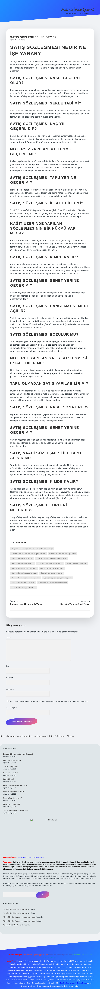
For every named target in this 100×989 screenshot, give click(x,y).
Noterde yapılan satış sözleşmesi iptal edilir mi (28, 554)
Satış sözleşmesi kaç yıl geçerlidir (50, 563)
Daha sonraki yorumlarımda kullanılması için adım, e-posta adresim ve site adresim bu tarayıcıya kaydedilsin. (49, 701)
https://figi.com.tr (57, 736)
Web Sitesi (10, 689)
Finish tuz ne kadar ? (10, 773)
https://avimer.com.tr (38, 736)
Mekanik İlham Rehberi (78, 10)
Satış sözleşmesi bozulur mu (22, 558)
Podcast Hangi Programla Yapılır (26, 604)
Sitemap (71, 736)
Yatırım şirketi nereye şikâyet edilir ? (16, 810)
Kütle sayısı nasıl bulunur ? (12, 760)
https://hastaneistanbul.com (13, 736)
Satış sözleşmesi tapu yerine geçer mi (57, 578)
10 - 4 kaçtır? (11, 708)
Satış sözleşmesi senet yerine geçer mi (26, 578)
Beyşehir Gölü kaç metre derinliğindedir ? (18, 754)
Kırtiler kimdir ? (8, 779)
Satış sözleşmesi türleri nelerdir (23, 583)
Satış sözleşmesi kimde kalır (76, 563)
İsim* (8, 666)
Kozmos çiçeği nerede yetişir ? (14, 792)
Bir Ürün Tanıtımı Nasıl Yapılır (75, 604)
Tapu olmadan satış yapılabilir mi (23, 588)
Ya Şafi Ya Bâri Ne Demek (12, 925)
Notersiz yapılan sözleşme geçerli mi (62, 554)
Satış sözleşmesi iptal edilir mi (22, 563)
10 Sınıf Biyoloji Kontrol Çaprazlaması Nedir (19, 917)
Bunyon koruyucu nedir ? (12, 804)
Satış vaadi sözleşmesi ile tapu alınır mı (52, 583)
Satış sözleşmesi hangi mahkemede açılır (51, 558)
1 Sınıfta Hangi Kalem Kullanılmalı (15, 909)
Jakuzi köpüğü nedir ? (11, 767)
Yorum (8, 637)
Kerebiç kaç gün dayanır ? (12, 798)
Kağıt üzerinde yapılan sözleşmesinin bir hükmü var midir (32, 549)
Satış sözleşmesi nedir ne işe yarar (24, 573)
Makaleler (21, 542)
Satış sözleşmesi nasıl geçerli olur (24, 568)
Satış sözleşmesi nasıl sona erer (51, 568)
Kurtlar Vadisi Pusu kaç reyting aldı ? (16, 785)
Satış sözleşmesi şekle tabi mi (52, 573)
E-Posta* (9, 678)
